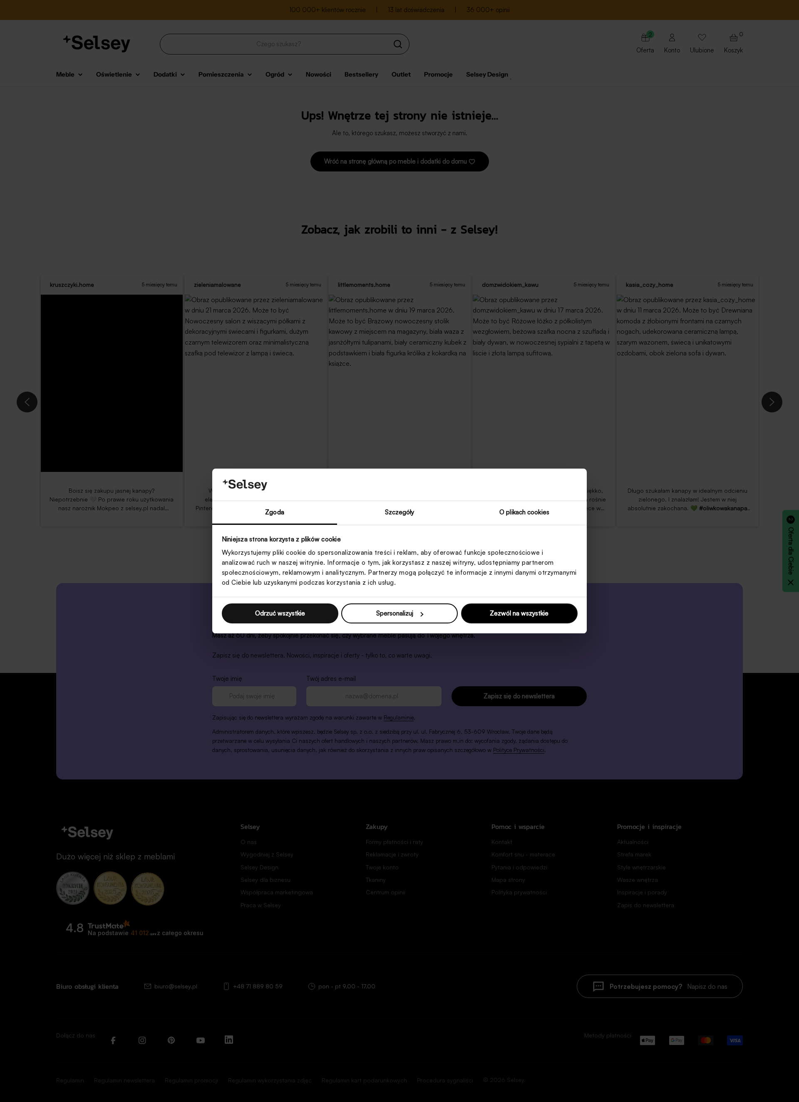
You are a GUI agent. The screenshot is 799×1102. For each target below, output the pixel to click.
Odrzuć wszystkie (280, 613)
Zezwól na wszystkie (519, 613)
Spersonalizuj (394, 613)
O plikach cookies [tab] (524, 512)
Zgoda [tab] (274, 512)
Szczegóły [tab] (399, 512)
